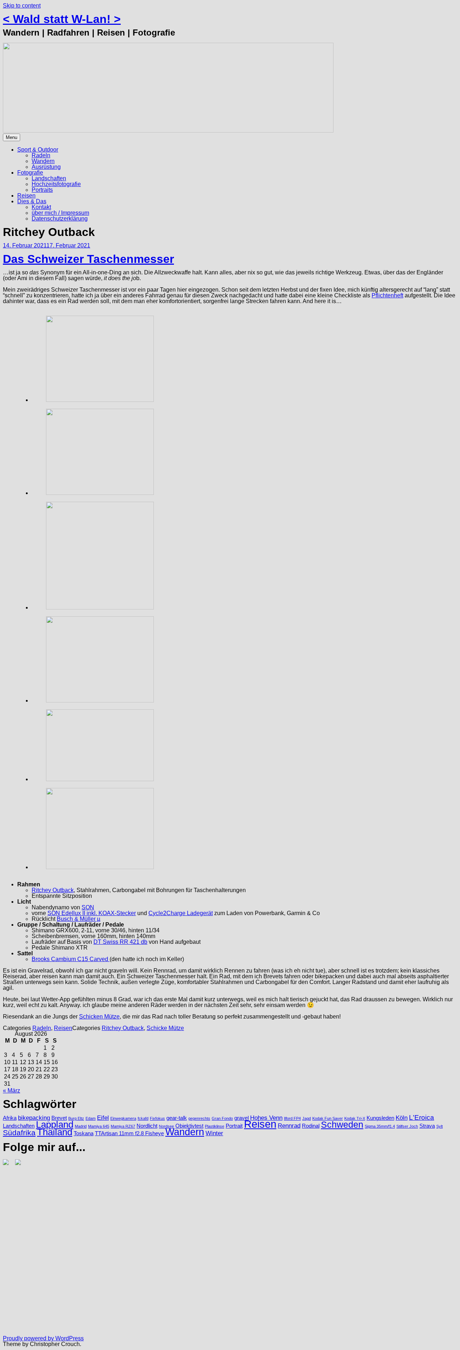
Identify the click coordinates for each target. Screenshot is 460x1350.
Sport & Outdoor (37, 150)
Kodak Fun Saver (327, 1118)
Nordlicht (147, 1126)
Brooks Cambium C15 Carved (71, 959)
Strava (427, 1126)
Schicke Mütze (165, 1028)
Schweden (342, 1124)
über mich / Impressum (60, 213)
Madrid (81, 1126)
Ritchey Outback (53, 890)
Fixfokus (157, 1118)
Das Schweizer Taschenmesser (88, 258)
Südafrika (19, 1132)
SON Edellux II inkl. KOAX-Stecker (91, 913)
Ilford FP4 (292, 1118)
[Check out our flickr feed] (19, 1163)
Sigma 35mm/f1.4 (380, 1126)
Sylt (439, 1126)
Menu (11, 137)
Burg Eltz (76, 1118)
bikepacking (34, 1117)
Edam (91, 1118)
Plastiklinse (214, 1126)
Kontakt (41, 207)
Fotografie (30, 173)
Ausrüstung (46, 167)
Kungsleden (380, 1118)
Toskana (83, 1133)
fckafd (143, 1118)
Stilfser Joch (407, 1126)
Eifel (103, 1117)
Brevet (59, 1118)
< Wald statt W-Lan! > (62, 19)
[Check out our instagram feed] (7, 1163)
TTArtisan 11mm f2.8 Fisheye (129, 1133)
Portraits (42, 190)
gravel (241, 1118)
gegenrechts (199, 1118)
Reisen (26, 195)
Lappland (54, 1124)
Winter (214, 1133)
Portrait (234, 1126)
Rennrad (289, 1125)
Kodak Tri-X (354, 1118)
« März (11, 1090)
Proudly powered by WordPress (43, 1338)
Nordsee (166, 1126)
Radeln (41, 155)
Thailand (54, 1132)
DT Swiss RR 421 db (120, 942)
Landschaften (49, 178)
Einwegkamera (123, 1118)
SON (88, 907)
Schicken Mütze (99, 1016)
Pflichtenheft (387, 295)
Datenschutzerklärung (60, 218)
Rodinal (310, 1126)
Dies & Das (31, 201)
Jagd (306, 1118)
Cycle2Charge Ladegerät (180, 913)
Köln (402, 1117)
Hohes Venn (266, 1117)
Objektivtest (189, 1126)
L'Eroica (421, 1117)
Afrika (10, 1118)
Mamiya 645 (98, 1126)
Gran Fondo (222, 1118)
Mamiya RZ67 (123, 1126)
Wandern (43, 161)
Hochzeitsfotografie (56, 184)
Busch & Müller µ (78, 919)
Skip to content (22, 6)
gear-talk (176, 1118)
